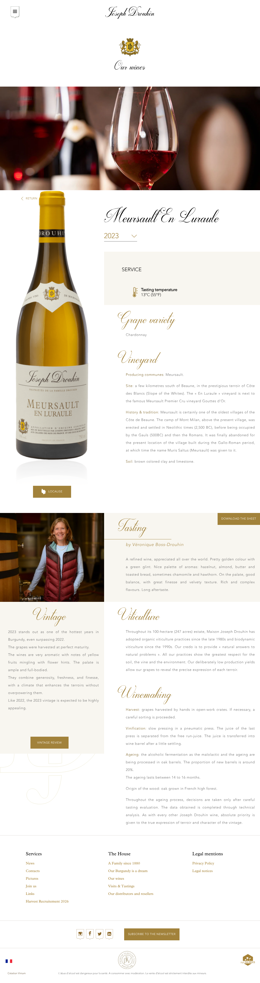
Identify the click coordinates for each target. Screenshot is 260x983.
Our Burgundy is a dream (128, 871)
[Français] (9, 960)
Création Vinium (17, 973)
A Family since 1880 (124, 863)
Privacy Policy (203, 863)
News (30, 863)
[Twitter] (99, 934)
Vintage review (49, 742)
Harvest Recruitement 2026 (47, 901)
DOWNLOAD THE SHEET (238, 518)
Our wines (116, 878)
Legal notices (202, 871)
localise (55, 491)
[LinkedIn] (109, 934)
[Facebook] (90, 934)
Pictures (32, 878)
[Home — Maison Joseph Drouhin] (130, 12)
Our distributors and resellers (130, 894)
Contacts (33, 871)
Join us (31, 886)
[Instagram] (80, 934)
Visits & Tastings (121, 886)
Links (30, 894)
